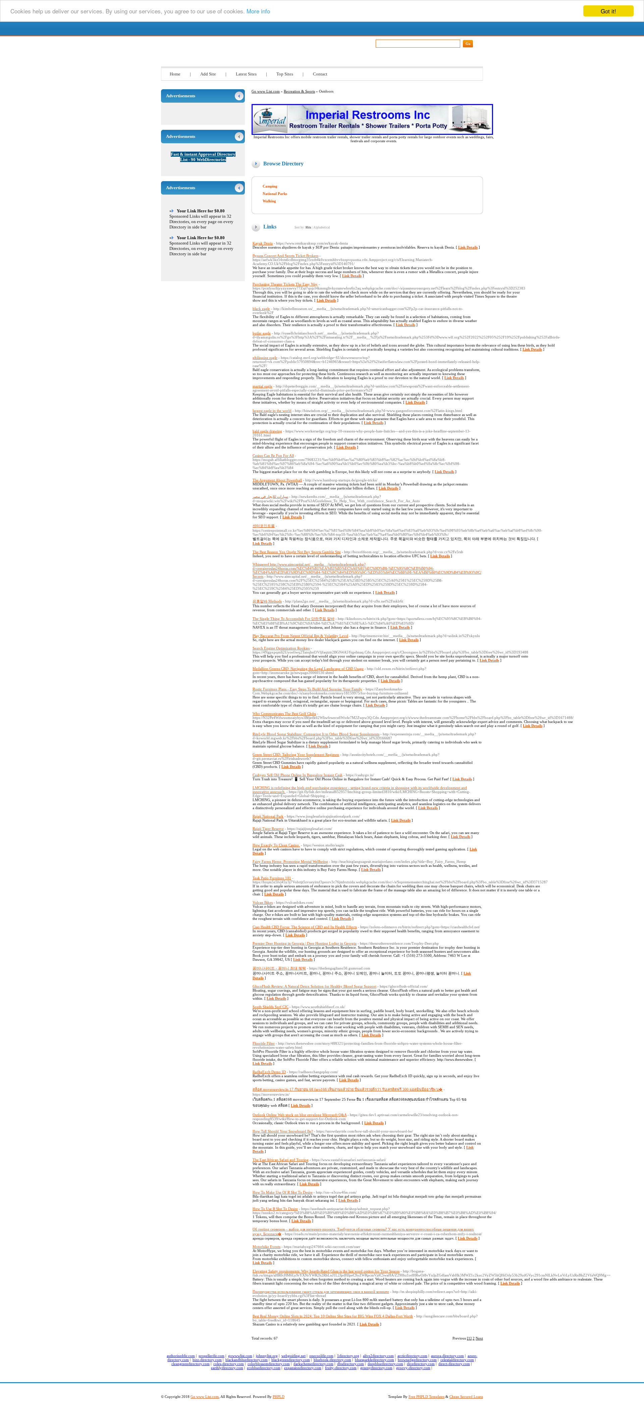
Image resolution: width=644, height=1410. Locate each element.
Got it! (608, 11)
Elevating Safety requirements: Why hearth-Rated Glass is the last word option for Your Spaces (326, 1271)
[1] (469, 1338)
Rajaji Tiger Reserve (268, 829)
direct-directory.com (454, 1364)
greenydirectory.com (376, 1368)
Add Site (208, 73)
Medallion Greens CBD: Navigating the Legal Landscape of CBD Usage (308, 669)
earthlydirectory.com (227, 1368)
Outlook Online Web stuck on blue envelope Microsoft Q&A (299, 1115)
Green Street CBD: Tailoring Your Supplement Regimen (296, 754)
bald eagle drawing (267, 431)
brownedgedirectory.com (417, 1360)
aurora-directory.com (447, 1356)
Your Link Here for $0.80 (201, 210)
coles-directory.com (228, 1364)
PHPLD (278, 1397)
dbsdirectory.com (350, 1364)
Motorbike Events (266, 1247)
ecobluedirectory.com (263, 1368)
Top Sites (284, 73)
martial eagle (262, 386)
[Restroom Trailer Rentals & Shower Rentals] (372, 134)
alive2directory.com (378, 1356)
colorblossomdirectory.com (269, 1364)
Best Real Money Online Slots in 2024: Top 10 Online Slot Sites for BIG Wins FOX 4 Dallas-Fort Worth (333, 1316)
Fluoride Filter (264, 1043)
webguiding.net (293, 1356)
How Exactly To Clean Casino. (276, 845)
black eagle (261, 309)
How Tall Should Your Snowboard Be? (283, 1131)
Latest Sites (246, 73)
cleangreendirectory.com (190, 1364)
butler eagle (262, 333)
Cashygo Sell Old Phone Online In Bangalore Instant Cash (297, 775)
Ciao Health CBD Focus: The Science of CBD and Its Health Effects (305, 927)
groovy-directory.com (413, 1368)
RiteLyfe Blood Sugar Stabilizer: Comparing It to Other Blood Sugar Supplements (316, 734)
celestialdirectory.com (457, 1360)
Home (175, 73)
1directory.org (348, 1356)
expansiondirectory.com (302, 1368)
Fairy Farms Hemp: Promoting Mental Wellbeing (290, 861)
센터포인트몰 (264, 526)
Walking (269, 201)
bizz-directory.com (207, 1360)
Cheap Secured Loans (466, 1397)
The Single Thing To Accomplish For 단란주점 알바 (293, 619)
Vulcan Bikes (263, 902)
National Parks (275, 194)
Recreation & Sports (299, 91)
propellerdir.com (211, 1356)
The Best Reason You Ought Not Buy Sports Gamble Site (297, 552)
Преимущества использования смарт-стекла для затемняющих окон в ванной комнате (321, 1292)
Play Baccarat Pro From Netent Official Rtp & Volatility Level (300, 636)
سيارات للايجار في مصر (270, 496)
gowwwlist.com (240, 1356)
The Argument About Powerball (277, 480)
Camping (270, 186)
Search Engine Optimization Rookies (281, 648)
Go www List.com (223, 41)
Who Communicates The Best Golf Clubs (284, 714)
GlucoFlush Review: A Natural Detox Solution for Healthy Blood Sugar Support (314, 986)
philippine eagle (265, 358)
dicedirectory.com (421, 1364)
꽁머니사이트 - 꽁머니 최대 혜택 (279, 968)
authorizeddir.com (181, 1356)
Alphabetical (321, 227)
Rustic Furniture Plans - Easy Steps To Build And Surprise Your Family (307, 689)
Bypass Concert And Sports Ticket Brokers (285, 256)
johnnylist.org (267, 1356)
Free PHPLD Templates (426, 1397)
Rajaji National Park (268, 816)
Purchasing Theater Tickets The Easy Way (285, 284)
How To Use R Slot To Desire (275, 1209)
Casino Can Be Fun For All (273, 456)
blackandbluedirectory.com (246, 1360)
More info (258, 11)
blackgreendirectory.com (290, 1360)
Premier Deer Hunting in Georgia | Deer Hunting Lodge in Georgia (305, 943)
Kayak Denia (263, 243)
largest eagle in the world (272, 411)
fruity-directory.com (341, 1368)
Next (479, 1338)
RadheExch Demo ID (269, 1072)
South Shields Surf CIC (270, 1007)
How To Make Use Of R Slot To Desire (283, 1192)
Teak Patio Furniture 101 (272, 878)
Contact (320, 73)
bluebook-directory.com (332, 1360)
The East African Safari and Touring (281, 1160)
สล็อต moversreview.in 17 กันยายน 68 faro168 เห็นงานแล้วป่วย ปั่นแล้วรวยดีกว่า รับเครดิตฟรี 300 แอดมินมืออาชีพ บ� (347, 1089)
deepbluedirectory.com (385, 1364)
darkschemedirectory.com (313, 1364)
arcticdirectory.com (412, 1356)
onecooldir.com (321, 1356)
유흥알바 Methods (267, 601)
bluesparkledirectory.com (374, 1360)
